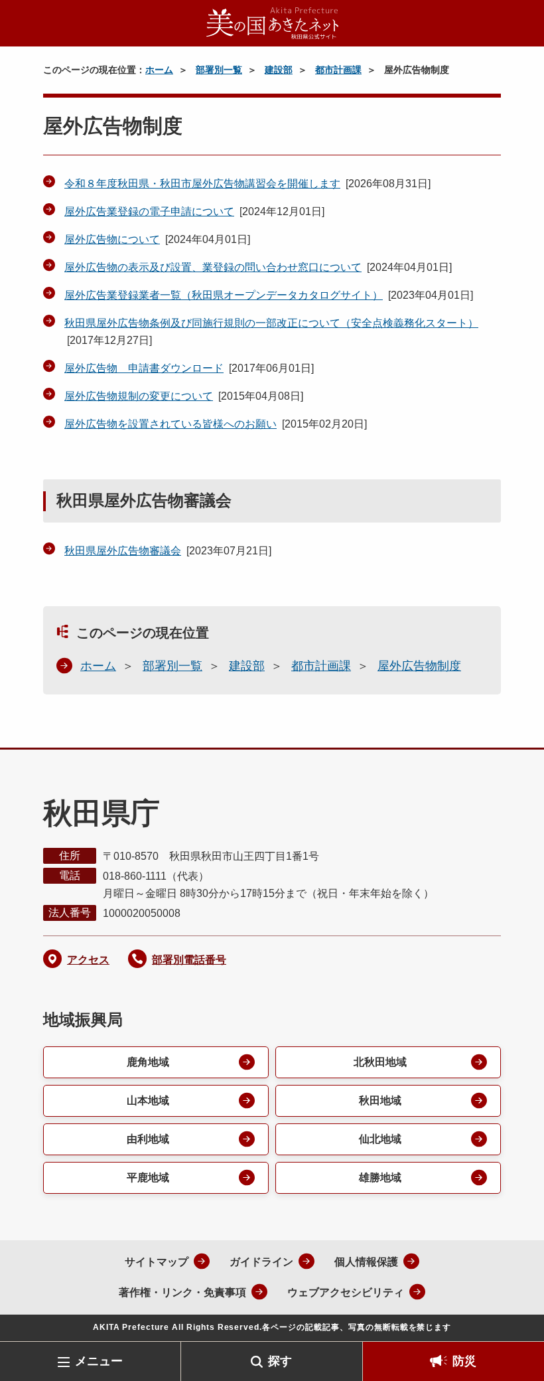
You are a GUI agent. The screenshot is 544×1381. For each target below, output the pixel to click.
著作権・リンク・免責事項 (182, 1292)
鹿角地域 (148, 1062)
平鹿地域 (148, 1177)
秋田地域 (380, 1100)
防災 (464, 1361)
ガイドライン (261, 1261)
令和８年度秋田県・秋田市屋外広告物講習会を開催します (202, 183)
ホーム (159, 69)
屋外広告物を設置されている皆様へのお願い (170, 424)
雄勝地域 (380, 1177)
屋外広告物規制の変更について (138, 396)
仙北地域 (380, 1139)
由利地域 (148, 1139)
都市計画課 (338, 69)
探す (280, 1361)
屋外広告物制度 (419, 666)
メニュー (99, 1361)
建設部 (279, 69)
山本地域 (148, 1100)
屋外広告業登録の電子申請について (149, 211)
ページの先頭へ (514, 1320)
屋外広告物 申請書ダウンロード (144, 368)
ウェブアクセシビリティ (345, 1292)
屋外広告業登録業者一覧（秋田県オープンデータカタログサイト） (223, 295)
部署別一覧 (219, 69)
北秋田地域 (380, 1062)
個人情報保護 (366, 1261)
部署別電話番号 (189, 959)
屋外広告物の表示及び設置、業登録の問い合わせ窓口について (213, 267)
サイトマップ (156, 1261)
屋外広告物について (112, 239)
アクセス (88, 959)
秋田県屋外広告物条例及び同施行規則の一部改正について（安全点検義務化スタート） (271, 323)
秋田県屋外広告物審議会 (122, 550)
